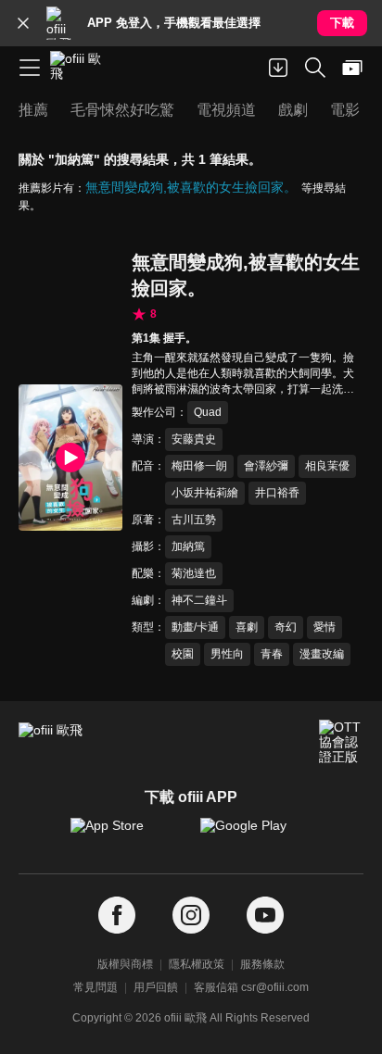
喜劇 (247, 627)
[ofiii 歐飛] (81, 67)
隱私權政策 (196, 964)
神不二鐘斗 (199, 600)
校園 (183, 653)
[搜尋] (315, 67)
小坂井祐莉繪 (205, 492)
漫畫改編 (321, 653)
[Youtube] (265, 916)
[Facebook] (116, 916)
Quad (208, 412)
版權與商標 (125, 964)
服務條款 (262, 964)
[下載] (278, 67)
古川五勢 (194, 519)
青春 (272, 653)
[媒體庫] (352, 67)
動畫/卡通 (195, 627)
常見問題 (95, 987)
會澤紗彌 (266, 465)
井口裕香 (277, 492)
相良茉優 (327, 465)
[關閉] (23, 23)
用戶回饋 (156, 987)
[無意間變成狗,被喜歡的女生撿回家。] (70, 457)
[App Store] (126, 834)
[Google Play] (256, 834)
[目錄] (30, 67)
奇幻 (285, 627)
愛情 (324, 627)
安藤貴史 (194, 439)
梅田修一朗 (199, 465)
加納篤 (188, 546)
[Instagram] (191, 916)
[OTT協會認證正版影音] (341, 742)
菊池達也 (194, 573)
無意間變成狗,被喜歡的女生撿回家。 (191, 187)
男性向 (227, 653)
